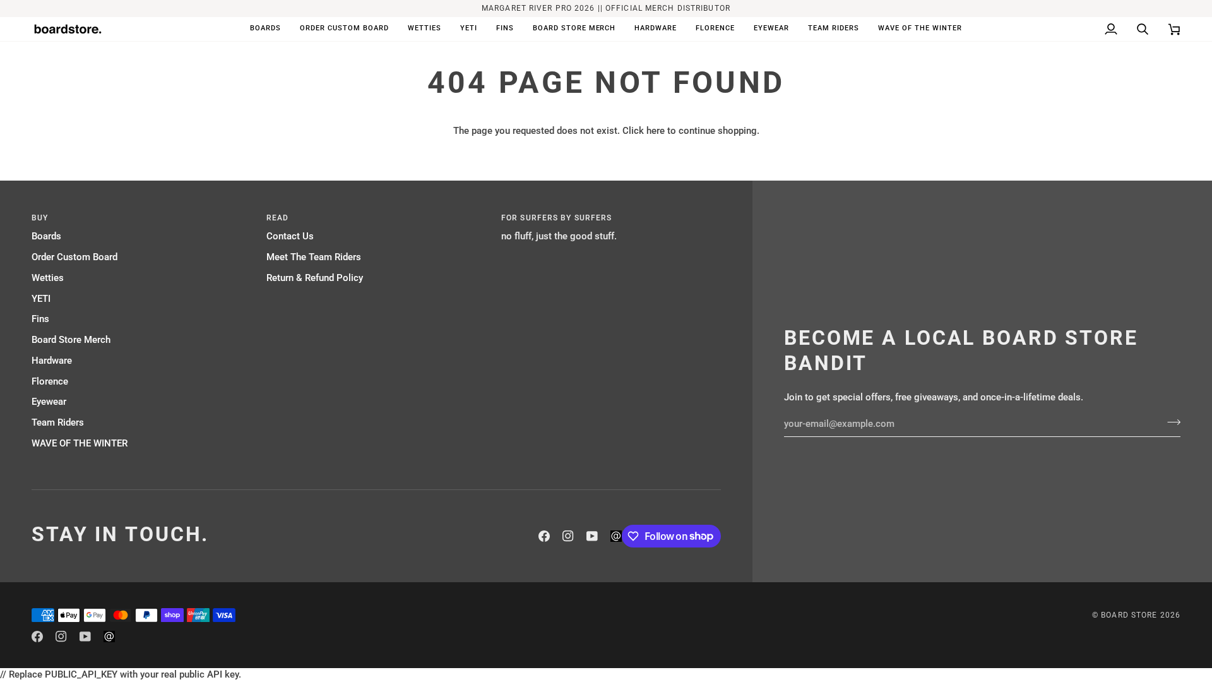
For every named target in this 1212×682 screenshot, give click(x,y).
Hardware (52, 361)
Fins (40, 319)
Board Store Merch (71, 340)
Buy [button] (40, 217)
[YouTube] (592, 536)
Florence (50, 381)
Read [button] (277, 217)
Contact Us (290, 236)
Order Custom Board (74, 257)
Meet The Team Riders (313, 257)
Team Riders (58, 422)
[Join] (1170, 422)
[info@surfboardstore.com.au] (616, 536)
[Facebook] (544, 536)
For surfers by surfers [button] (556, 217)
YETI (41, 299)
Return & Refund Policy (314, 278)
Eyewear (49, 402)
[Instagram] (568, 536)
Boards (46, 236)
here (655, 131)
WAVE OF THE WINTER (80, 443)
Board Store (1129, 615)
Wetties (48, 278)
